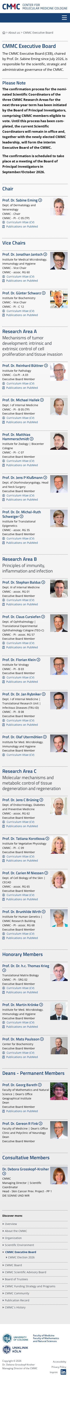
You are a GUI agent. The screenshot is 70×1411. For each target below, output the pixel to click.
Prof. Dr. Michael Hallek (21, 400)
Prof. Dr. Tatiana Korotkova (24, 838)
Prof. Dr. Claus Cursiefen (21, 616)
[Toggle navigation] (64, 18)
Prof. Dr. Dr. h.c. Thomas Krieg (25, 965)
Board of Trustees (16, 1279)
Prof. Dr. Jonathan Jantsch (22, 254)
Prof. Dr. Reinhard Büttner (23, 365)
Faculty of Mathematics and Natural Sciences (46, 1340)
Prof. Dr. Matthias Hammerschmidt (16, 437)
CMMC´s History (15, 1307)
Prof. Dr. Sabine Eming (20, 200)
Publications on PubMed (22, 226)
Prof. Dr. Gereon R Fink (20, 1123)
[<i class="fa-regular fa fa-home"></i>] (3, 32)
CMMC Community (17, 1293)
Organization (13, 1238)
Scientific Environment (19, 1245)
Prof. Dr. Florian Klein (19, 659)
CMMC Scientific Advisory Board (25, 1272)
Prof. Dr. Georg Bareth (20, 1085)
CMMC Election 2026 (21, 1257)
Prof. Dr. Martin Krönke (20, 1004)
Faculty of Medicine (43, 1335)
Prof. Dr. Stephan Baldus (21, 582)
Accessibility (59, 1361)
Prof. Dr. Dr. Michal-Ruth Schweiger (21, 514)
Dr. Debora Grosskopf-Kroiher (25, 1169)
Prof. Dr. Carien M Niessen (23, 873)
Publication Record (17, 1300)
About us (14, 32)
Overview (11, 1224)
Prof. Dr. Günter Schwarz (22, 293)
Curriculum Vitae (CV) (20, 222)
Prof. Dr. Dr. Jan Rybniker (22, 694)
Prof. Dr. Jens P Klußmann (22, 477)
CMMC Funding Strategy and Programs (30, 1286)
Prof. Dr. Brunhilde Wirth (22, 911)
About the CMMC (16, 1231)
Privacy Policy (59, 1367)
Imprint (54, 1372)
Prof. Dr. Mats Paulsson (21, 1039)
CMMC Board (13, 1265)
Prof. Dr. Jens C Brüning (20, 800)
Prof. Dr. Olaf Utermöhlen (22, 737)
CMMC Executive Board (20, 1252)
